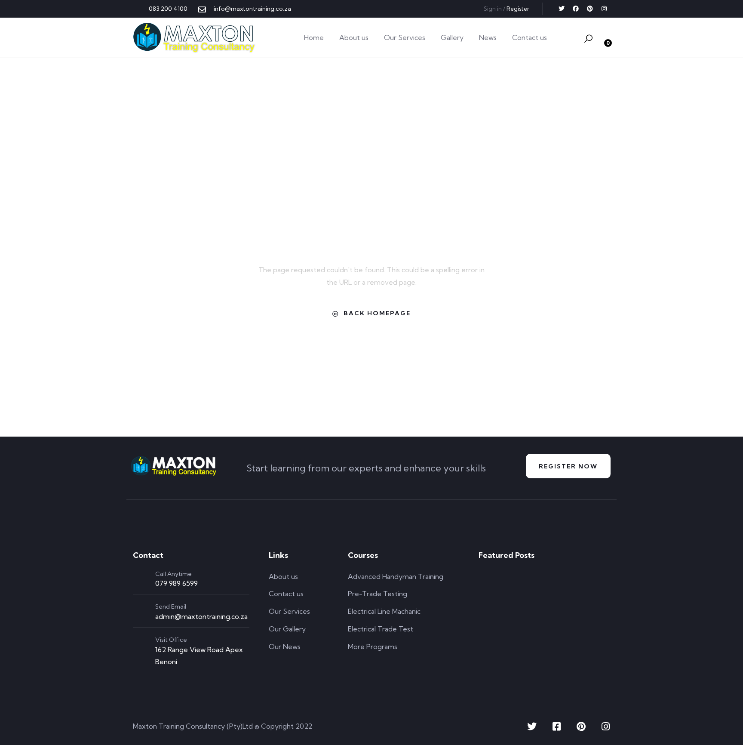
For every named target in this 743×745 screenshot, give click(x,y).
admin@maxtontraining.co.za (201, 616)
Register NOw (568, 466)
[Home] (194, 37)
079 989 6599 (176, 583)
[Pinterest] (590, 9)
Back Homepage (377, 313)
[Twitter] (562, 9)
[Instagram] (604, 9)
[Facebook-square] (556, 726)
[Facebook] (576, 9)
